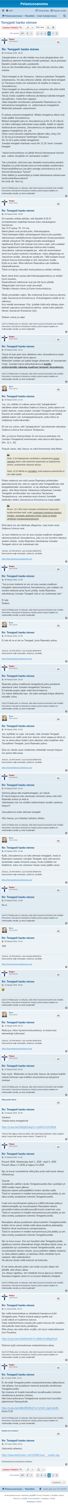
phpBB (32, 1495)
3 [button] (37, 33)
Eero (11, 386)
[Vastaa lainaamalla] (58, 42)
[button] (22, 33)
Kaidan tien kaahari (10, 1431)
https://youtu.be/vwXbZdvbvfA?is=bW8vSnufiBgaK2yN (29, 1338)
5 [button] (45, 33)
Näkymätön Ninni (9, 1100)
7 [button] (53, 33)
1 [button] (31, 33)
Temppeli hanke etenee (19, 22)
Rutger (12, 39)
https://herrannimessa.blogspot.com (17, 559)
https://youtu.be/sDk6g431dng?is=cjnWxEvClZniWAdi (29, 1127)
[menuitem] (9, 11)
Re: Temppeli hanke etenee (20, 49)
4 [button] (41, 33)
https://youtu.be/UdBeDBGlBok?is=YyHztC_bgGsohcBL (30, 1408)
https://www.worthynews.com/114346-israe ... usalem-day (31, 1455)
